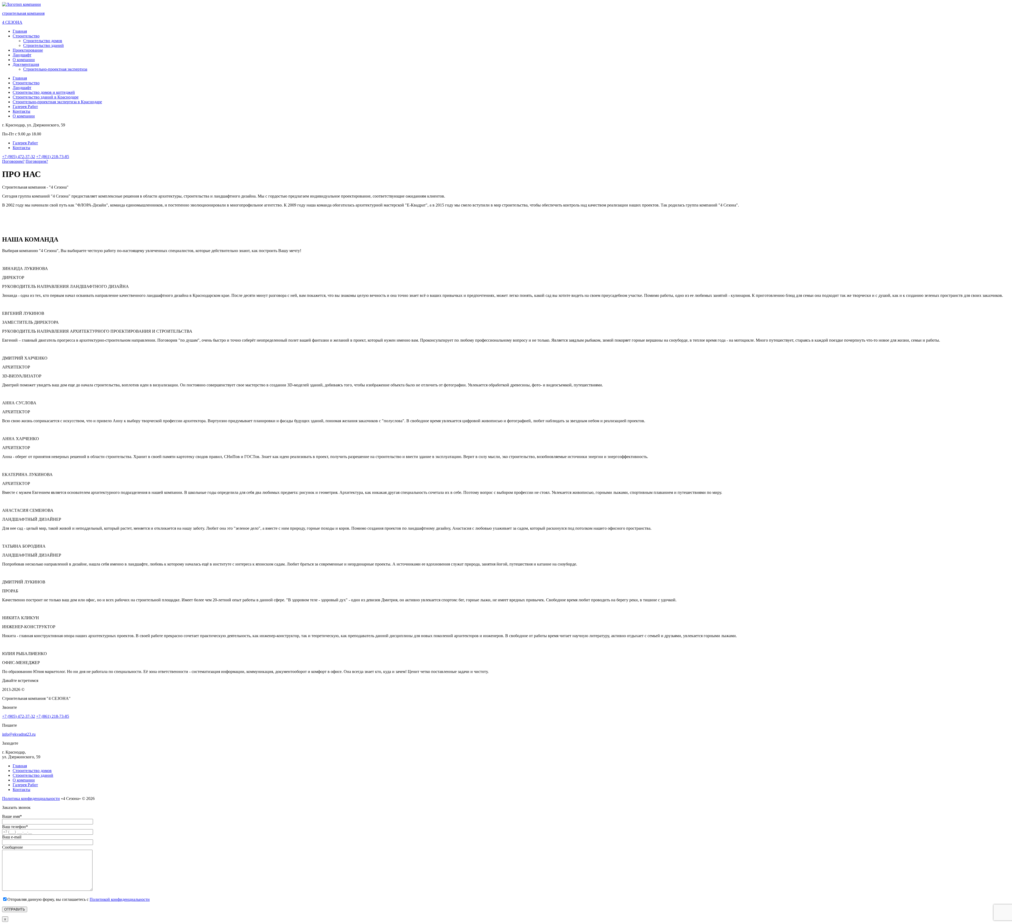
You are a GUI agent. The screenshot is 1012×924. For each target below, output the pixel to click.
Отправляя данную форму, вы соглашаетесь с (78, 899)
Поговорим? (13, 161)
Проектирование (28, 50)
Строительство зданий (43, 45)
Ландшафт (22, 55)
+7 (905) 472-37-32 (18, 156)
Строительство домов (42, 40)
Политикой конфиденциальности (120, 899)
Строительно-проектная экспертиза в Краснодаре (57, 102)
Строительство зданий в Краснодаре (46, 97)
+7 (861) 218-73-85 (52, 156)
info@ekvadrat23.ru (19, 734)
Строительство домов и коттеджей (44, 92)
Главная (20, 31)
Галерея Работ (25, 106)
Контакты (21, 111)
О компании (24, 59)
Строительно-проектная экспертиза (55, 69)
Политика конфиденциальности (31, 798)
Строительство (26, 36)
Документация (26, 64)
